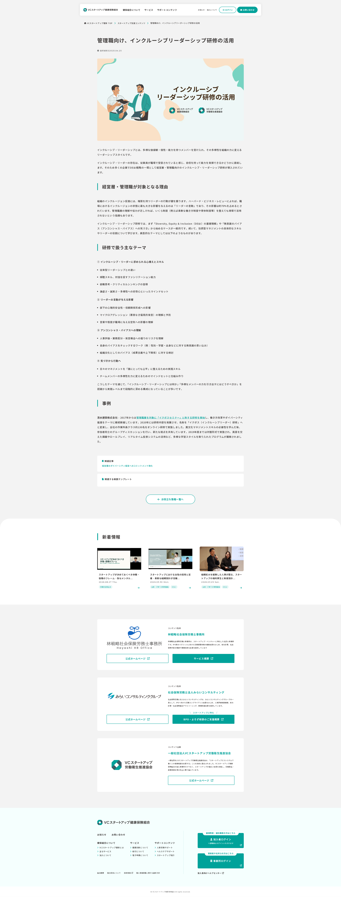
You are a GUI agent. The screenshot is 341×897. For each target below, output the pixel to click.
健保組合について (131, 9)
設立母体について (114, 873)
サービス (148, 9)
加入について (212, 10)
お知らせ (201, 10)
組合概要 (100, 873)
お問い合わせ (118, 834)
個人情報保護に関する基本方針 (148, 873)
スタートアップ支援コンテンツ (131, 23)
